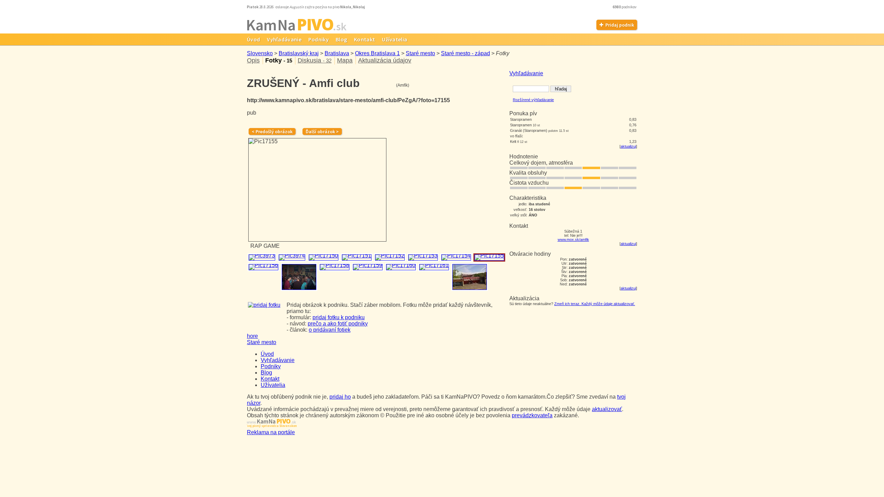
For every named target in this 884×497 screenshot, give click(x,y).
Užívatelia (394, 39)
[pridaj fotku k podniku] (264, 305)
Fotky (278, 60)
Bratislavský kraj (299, 53)
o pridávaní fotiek (329, 330)
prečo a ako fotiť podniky (338, 324)
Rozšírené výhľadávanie (533, 100)
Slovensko (260, 53)
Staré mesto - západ (465, 53)
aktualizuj (628, 146)
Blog (341, 39)
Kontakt (364, 39)
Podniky (318, 39)
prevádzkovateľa (532, 415)
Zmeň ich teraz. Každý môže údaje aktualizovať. (594, 304)
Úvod (253, 39)
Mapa (345, 60)
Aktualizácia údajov (384, 60)
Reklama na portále (271, 432)
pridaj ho (340, 397)
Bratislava (337, 53)
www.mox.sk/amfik (573, 239)
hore (252, 336)
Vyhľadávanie (284, 39)
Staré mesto (420, 53)
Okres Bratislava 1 (377, 53)
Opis (253, 60)
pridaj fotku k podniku (339, 317)
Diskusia (315, 60)
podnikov (625, 6)
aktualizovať (607, 409)
